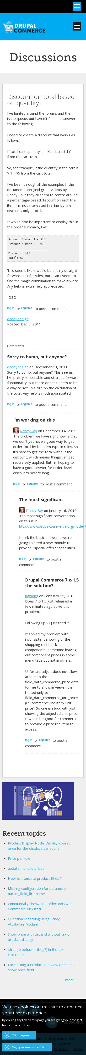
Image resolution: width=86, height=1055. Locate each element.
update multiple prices (26, 868)
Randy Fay (28, 430)
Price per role (19, 858)
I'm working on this (34, 420)
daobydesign (17, 318)
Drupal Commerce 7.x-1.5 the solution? (52, 582)
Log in (10, 308)
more (69, 980)
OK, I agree (20, 1035)
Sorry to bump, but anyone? (37, 357)
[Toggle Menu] (77, 6)
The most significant (41, 499)
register (26, 308)
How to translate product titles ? (35, 878)
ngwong (31, 595)
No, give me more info (28, 1047)
